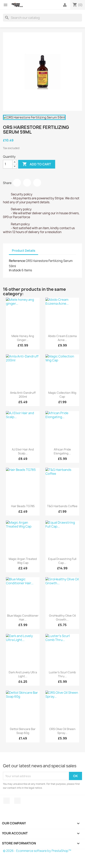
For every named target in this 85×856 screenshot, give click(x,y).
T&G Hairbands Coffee (62, 506)
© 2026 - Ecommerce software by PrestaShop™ (37, 851)
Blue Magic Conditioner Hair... (23, 617)
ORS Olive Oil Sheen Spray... (62, 731)
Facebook (6, 801)
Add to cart (36, 164)
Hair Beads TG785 (23, 506)
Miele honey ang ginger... (22, 338)
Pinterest (37, 183)
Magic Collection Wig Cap (62, 394)
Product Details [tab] (23, 251)
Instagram (17, 801)
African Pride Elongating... (62, 451)
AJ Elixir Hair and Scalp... (23, 451)
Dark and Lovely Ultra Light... (23, 674)
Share (17, 183)
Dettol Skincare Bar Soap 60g (23, 731)
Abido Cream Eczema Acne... (62, 338)
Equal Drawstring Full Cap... (62, 561)
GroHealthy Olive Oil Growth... (62, 617)
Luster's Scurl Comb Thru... (62, 674)
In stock (15, 270)
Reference (17, 261)
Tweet (27, 183)
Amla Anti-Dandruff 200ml (23, 394)
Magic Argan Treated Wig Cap (23, 561)
